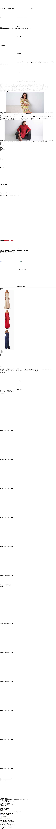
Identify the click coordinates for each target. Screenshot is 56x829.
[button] (1, 27)
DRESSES (2, 140)
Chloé (40, 84)
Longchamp (14, 87)
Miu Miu (35, 88)
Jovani (4, 87)
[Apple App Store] (4, 824)
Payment (8, 804)
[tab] (8, 201)
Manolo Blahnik (20, 88)
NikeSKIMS (5, 89)
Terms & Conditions (4, 811)
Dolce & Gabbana (3, 86)
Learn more (27, 286)
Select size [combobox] (2, 352)
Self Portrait (37, 118)
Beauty (9, 801)
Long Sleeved (8, 119)
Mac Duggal (8, 88)
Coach (5, 85)
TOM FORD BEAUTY (36, 90)
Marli (29, 88)
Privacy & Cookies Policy (13, 811)
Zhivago (5, 91)
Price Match (20, 811)
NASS (41, 88)
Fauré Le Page (17, 86)
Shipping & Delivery (4, 821)
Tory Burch (29, 90)
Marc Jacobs (25, 88)
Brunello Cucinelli (25, 84)
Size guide (2, 351)
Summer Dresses (29, 116)
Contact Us (2, 804)
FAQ (6, 804)
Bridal (6, 116)
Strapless (33, 119)
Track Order (12, 804)
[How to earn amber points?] (8, 274)
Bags (7, 801)
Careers (5, 806)
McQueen (32, 88)
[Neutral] (7, 309)
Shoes (5, 801)
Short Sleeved (14, 119)
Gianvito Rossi (28, 86)
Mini (1, 119)
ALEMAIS (2, 118)
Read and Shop (3, 809)
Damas (8, 85)
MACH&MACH (3, 88)
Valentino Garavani (13, 799)
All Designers (3, 84)
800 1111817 (12, 826)
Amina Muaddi (10, 84)
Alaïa (7, 84)
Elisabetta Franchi (10, 86)
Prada (9, 89)
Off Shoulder (23, 119)
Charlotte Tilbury (35, 84)
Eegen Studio (8, 118)
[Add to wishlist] (12, 363)
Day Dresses (16, 116)
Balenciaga (20, 84)
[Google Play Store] (12, 824)
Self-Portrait (9, 90)
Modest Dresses (43, 116)
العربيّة (32, 8)
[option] (28, 353)
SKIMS (13, 90)
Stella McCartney (24, 90)
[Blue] (7, 349)
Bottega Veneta (25, 799)
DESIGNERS (3, 112)
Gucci (40, 86)
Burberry (30, 84)
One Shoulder (28, 119)
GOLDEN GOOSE (35, 86)
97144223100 (13, 827)
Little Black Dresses (36, 116)
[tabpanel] (28, 370)
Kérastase (7, 87)
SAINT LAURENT (3, 90)
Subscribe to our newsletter (5, 777)
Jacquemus (43, 86)
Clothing (2, 801)
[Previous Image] (8, 218)
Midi (3, 119)
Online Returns (11, 821)
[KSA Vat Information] (4, 814)
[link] (29, 28)
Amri (5, 118)
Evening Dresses (22, 116)
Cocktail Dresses (10, 116)
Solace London (18, 90)
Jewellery (13, 801)
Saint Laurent (19, 799)
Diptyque (11, 85)
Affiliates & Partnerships (11, 806)
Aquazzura (15, 84)
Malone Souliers (14, 88)
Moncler (38, 88)
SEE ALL (2, 393)
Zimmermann (9, 91)
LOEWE (10, 87)
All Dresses (2, 116)
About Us (2, 806)
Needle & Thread (31, 118)
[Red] (7, 329)
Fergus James (23, 86)
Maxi (5, 119)
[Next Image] (8, 235)
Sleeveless (19, 119)
